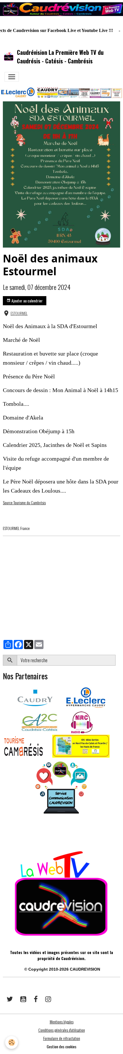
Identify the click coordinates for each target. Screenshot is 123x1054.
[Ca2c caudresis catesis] (39, 721)
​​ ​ (3, 833)
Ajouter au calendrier (27, 301)
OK (117, 660)
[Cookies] (11, 1042)
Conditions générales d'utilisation (61, 1030)
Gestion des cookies (61, 1046)
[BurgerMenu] (12, 77)
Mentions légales (62, 1022)
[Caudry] (35, 697)
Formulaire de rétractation (61, 1038)
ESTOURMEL (19, 313)
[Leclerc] (85, 697)
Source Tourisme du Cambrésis (24, 502)
